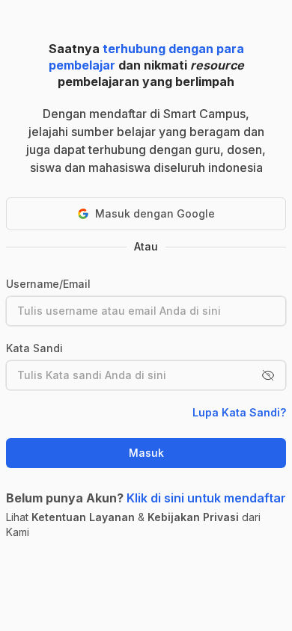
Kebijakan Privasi (193, 517)
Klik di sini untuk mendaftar (206, 497)
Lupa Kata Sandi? (239, 412)
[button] (268, 375)
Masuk (146, 452)
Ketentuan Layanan (83, 517)
